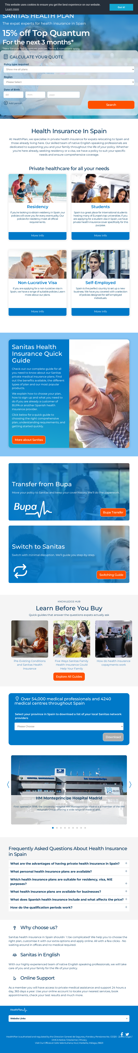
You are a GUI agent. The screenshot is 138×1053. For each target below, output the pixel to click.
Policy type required (16, 64)
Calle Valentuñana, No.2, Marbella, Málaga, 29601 (78, 1043)
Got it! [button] (121, 7)
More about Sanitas (29, 440)
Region (8, 76)
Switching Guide (111, 575)
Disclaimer (72, 1039)
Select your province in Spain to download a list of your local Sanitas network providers (68, 716)
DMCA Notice (58, 1039)
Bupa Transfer (113, 512)
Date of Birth (12, 89)
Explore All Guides (69, 676)
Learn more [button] (12, 9)
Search (111, 105)
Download (113, 737)
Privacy (83, 1039)
